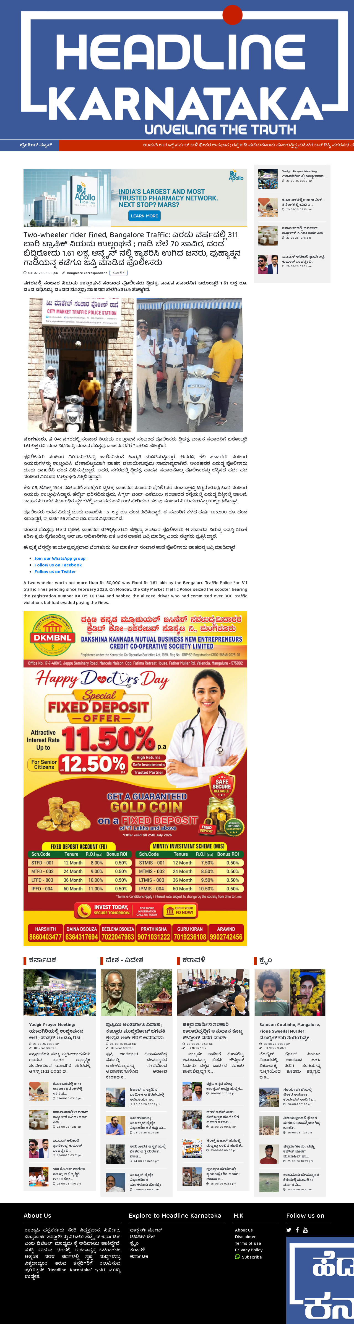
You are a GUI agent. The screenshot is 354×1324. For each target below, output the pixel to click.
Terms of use (248, 1244)
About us (244, 1231)
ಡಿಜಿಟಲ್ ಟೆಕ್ (142, 1237)
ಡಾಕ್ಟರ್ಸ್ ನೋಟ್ (146, 1231)
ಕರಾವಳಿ (137, 1250)
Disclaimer (245, 1237)
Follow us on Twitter (55, 572)
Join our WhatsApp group (60, 559)
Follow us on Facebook (59, 565)
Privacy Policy (248, 1250)
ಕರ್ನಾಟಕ (139, 1257)
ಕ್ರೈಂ (134, 1244)
